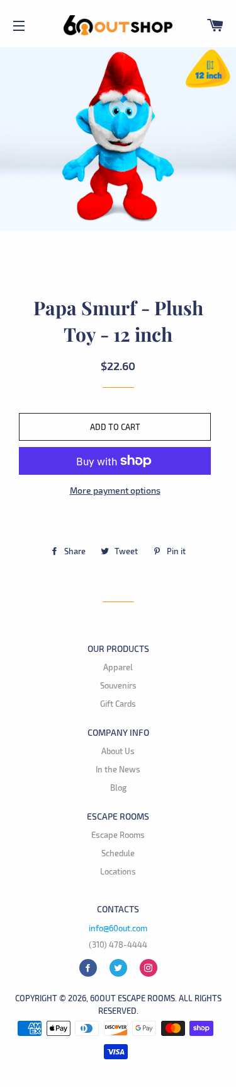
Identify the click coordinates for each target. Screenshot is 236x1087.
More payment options (115, 490)
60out (103, 998)
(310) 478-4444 (118, 944)
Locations (118, 871)
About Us (118, 751)
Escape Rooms (118, 816)
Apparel (118, 667)
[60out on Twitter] (118, 968)
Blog (118, 787)
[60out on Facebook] (88, 968)
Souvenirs (118, 685)
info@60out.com (118, 928)
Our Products (118, 648)
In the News (118, 769)
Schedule (118, 853)
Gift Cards (118, 704)
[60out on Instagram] (148, 968)
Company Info (118, 732)
